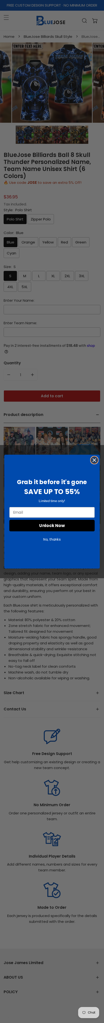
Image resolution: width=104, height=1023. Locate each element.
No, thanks (52, 539)
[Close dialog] (94, 460)
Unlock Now (52, 525)
